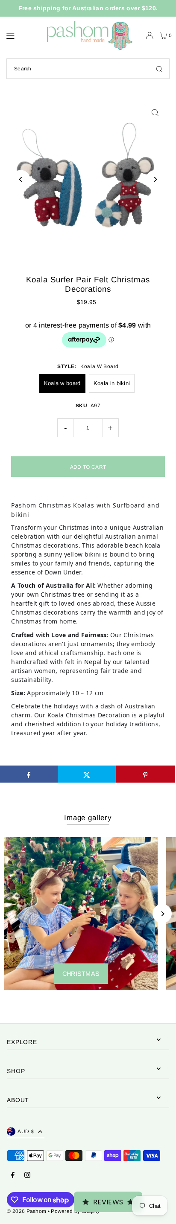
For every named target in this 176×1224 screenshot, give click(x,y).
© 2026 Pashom (26, 1211)
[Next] (155, 179)
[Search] (159, 68)
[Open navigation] (22, 35)
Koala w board (62, 383)
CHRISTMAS (81, 973)
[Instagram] (27, 1175)
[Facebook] (13, 1175)
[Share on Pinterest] (145, 774)
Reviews (108, 1202)
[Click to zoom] (155, 112)
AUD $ (26, 1131)
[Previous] (20, 179)
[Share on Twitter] (87, 774)
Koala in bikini (112, 383)
